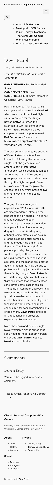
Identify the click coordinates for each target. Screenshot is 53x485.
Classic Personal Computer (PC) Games (24, 4)
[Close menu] (7, 17)
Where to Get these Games (32, 43)
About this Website (27, 24)
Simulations (36, 67)
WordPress (24, 479)
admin (25, 67)
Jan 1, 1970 (9, 67)
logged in (25, 377)
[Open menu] (46, 11)
